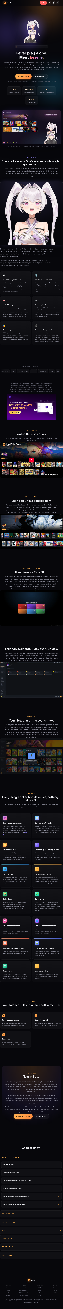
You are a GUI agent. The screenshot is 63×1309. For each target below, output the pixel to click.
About (8, 1290)
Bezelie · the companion (10, 1157)
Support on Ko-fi (41, 1116)
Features (8, 1288)
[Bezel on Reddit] (53, 2)
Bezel (9, 3)
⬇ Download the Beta (23, 1116)
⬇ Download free (23, 76)
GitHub (39, 1288)
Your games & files (9, 1222)
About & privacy (7, 1255)
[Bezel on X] (49, 2)
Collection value (23, 1295)
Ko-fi (39, 1295)
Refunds (55, 1292)
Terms (55, 1288)
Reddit (39, 1290)
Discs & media (7, 1238)
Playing (4, 1230)
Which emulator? (23, 1292)
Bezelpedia (24, 1288)
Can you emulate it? (24, 1290)
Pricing (8, 1295)
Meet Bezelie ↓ (40, 76)
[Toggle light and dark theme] (57, 2)
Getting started (8, 1214)
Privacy (55, 1290)
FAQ (8, 1292)
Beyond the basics (8, 1247)
